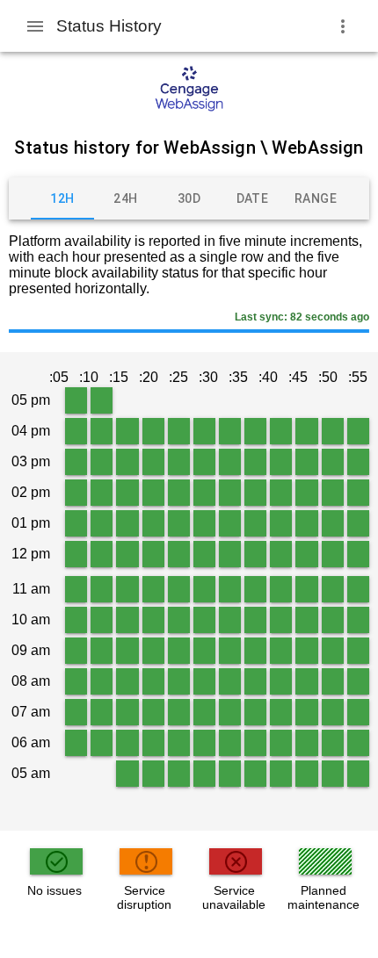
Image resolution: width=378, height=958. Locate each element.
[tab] (62, 198)
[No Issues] (76, 400)
